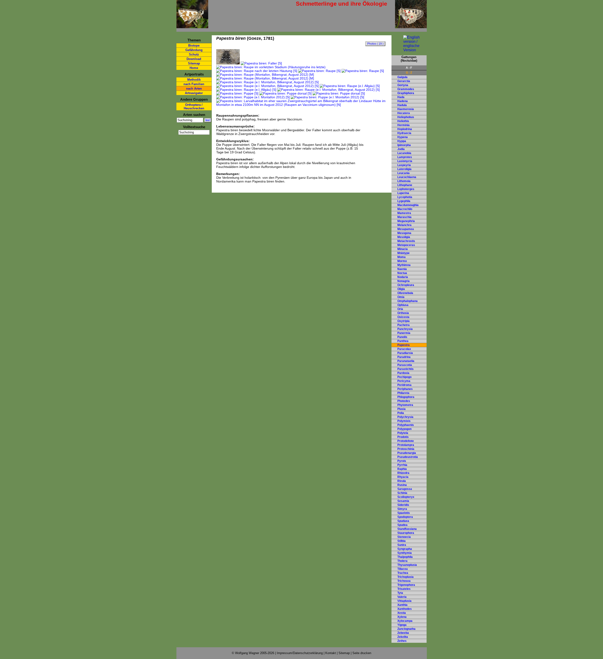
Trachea (402, 573)
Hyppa (401, 141)
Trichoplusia (405, 577)
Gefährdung (194, 50)
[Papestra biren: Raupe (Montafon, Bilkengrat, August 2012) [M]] (265, 74)
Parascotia (404, 365)
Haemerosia (405, 109)
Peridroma (404, 385)
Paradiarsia (405, 353)
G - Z (409, 72)
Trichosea (404, 581)
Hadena (402, 101)
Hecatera (403, 113)
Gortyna (402, 85)
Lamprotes (404, 157)
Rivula (401, 481)
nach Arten (194, 88)
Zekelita (402, 637)
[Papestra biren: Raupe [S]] (319, 71)
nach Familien (193, 84)
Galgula (402, 77)
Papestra (403, 345)
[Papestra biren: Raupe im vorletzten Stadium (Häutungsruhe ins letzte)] (271, 67)
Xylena (402, 617)
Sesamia (403, 501)
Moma (401, 257)
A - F (409, 67)
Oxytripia (403, 321)
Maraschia (404, 217)
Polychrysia (405, 417)
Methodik (194, 79)
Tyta (400, 593)
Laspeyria (404, 165)
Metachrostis (406, 241)
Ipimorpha (404, 145)
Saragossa (404, 489)
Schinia (402, 493)
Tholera (402, 561)
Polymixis (404, 421)
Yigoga (402, 625)
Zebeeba (403, 633)
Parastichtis (405, 369)
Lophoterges (405, 189)
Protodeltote (405, 441)
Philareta (403, 393)
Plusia (401, 409)
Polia (400, 413)
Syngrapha (404, 549)
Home (194, 68)
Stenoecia (404, 537)
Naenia (402, 269)
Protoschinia (405, 449)
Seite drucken (361, 653)
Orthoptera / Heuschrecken (194, 106)
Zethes (402, 641)
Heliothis (403, 121)
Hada (400, 97)
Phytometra (405, 405)
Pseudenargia (406, 453)
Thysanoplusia (407, 565)
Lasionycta (404, 161)
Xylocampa (404, 621)
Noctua (402, 273)
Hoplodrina (404, 129)
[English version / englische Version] (409, 50)
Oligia (401, 289)
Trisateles (404, 589)
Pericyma (403, 381)
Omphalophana (407, 301)
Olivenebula (405, 293)
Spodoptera (405, 517)
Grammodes (405, 89)
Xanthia (402, 605)
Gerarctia (403, 81)
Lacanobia (404, 153)
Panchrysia (405, 329)
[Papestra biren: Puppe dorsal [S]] (285, 93)
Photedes (403, 401)
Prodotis (403, 437)
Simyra (402, 509)
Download (194, 59)
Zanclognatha (406, 629)
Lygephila (403, 201)
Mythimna (404, 265)
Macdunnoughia (408, 205)
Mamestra (404, 213)
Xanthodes (404, 609)
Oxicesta (403, 317)
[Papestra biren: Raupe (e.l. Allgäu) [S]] (350, 86)
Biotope (194, 45)
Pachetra (403, 325)
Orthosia (403, 313)
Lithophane (404, 185)
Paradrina (404, 357)
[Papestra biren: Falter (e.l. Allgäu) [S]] (228, 63)
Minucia (402, 249)
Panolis (402, 337)
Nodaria (402, 277)
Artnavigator (194, 93)
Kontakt (330, 653)
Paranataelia (405, 361)
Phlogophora (405, 397)
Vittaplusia (404, 601)
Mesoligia (403, 237)
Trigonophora (406, 585)
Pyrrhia (402, 465)
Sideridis (403, 505)
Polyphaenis (405, 425)
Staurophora (405, 533)
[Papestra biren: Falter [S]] (261, 63)
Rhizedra (403, 473)
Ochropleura (405, 285)
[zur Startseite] (192, 26)
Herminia (403, 125)
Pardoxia (403, 373)
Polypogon (404, 429)
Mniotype (403, 253)
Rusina (402, 485)
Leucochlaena (406, 177)
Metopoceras (406, 245)
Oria (400, 309)
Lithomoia (404, 181)
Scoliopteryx (405, 497)
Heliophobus (405, 117)
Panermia (403, 333)
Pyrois (401, 461)
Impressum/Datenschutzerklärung (300, 653)
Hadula (402, 105)
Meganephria (406, 221)
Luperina (403, 193)
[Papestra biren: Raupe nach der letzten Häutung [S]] (256, 71)
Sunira (401, 545)
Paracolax (404, 349)
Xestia (401, 613)
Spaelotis (403, 513)
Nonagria (403, 281)
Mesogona (404, 233)
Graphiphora (405, 93)
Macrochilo (404, 209)
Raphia (402, 469)
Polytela (402, 433)
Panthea (402, 341)
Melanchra (404, 225)
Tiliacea (402, 569)
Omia (400, 297)
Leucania (403, 173)
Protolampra (405, 445)
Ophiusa (402, 305)
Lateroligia (404, 169)
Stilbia (401, 541)
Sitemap (194, 63)
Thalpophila (405, 557)
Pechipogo (404, 377)
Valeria (402, 597)
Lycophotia (404, 197)
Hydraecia (404, 133)
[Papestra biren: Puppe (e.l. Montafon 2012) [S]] (253, 97)
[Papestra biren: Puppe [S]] (237, 93)
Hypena (402, 137)
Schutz (194, 54)
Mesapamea (405, 229)
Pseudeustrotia (407, 457)
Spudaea (403, 521)
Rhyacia (402, 477)
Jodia (401, 149)
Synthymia (404, 553)
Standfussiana (407, 529)
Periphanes (405, 389)
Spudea (402, 525)
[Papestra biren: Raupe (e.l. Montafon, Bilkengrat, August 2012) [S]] (267, 82)
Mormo (402, 261)
